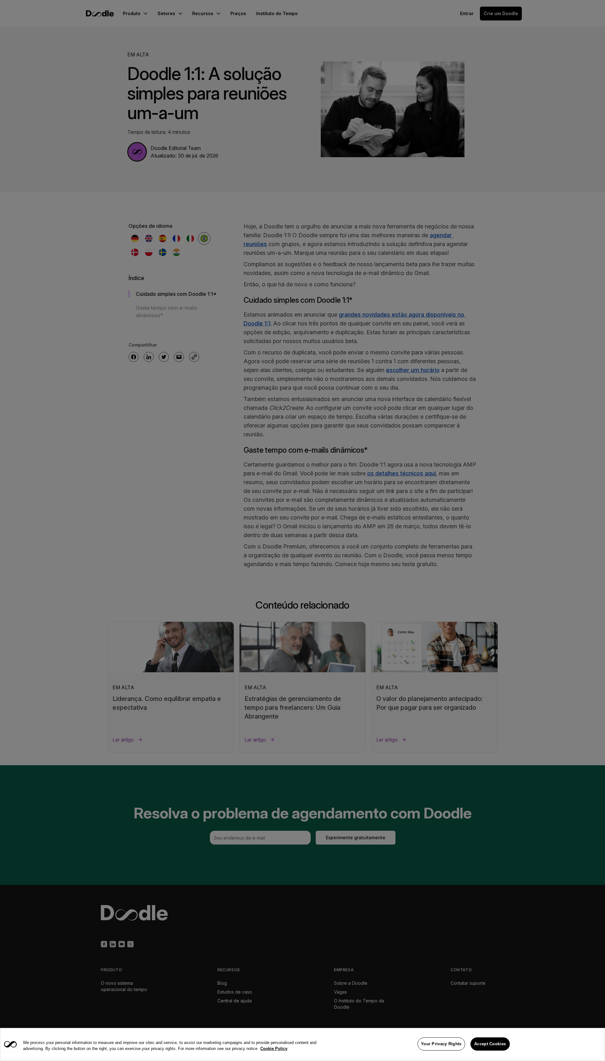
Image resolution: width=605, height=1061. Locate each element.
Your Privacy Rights (441, 1043)
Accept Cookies (490, 1043)
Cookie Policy (273, 1049)
